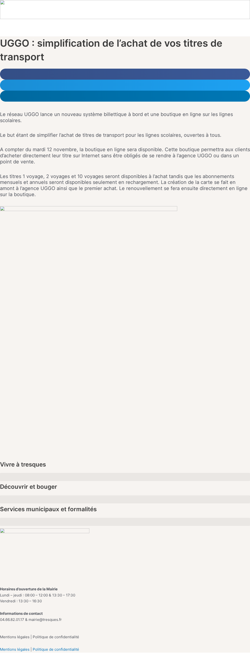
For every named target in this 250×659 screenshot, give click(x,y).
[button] (245, 30)
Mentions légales (15, 649)
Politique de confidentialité (56, 649)
